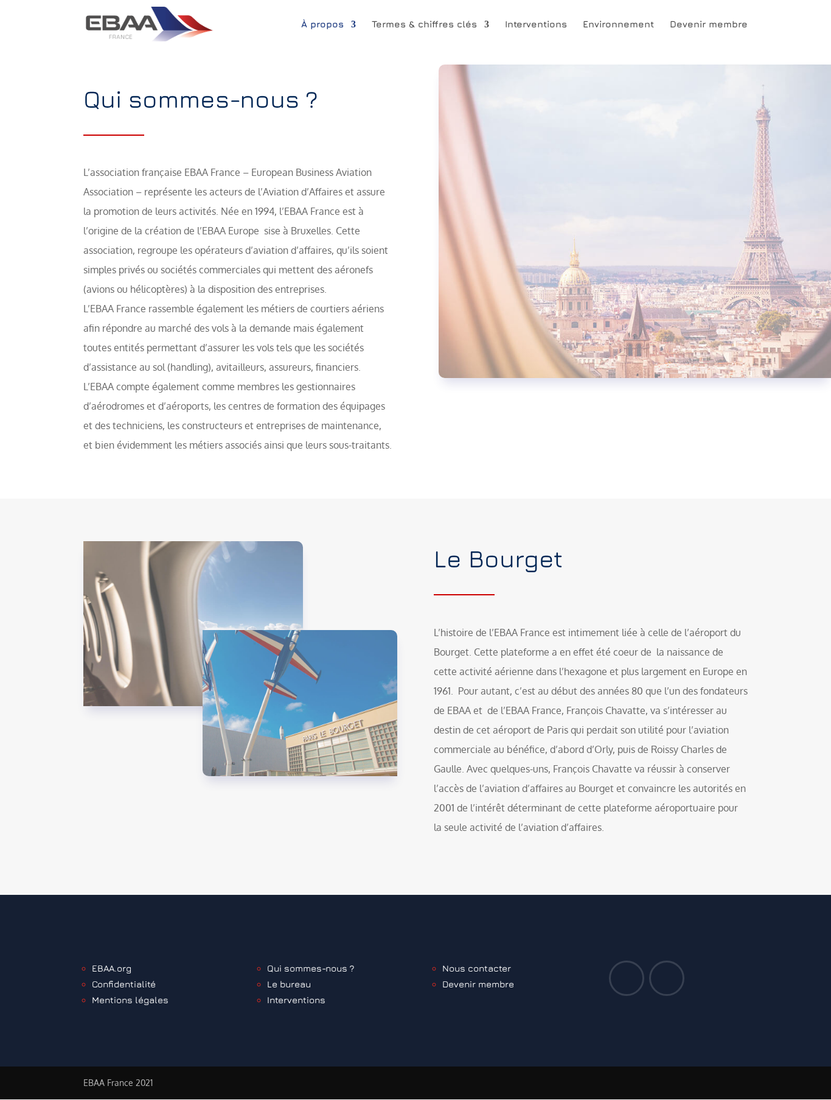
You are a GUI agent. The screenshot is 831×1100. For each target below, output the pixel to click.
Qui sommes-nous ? (310, 968)
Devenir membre (709, 24)
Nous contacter (476, 968)
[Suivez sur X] (626, 978)
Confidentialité (124, 984)
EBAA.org (111, 968)
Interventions (536, 24)
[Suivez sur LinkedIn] (666, 978)
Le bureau (289, 984)
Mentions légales (130, 1000)
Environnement (618, 24)
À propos (322, 24)
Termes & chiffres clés (424, 24)
